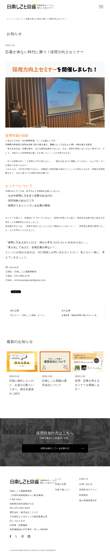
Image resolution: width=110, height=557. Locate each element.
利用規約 (83, 495)
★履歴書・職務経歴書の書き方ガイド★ (79, 312)
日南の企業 (60, 484)
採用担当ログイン (88, 489)
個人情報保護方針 (88, 500)
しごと (58, 479)
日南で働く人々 (63, 489)
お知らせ (19, 19)
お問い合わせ (85, 484)
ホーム (10, 19)
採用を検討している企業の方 (55, 448)
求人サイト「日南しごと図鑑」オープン (27, 312)
